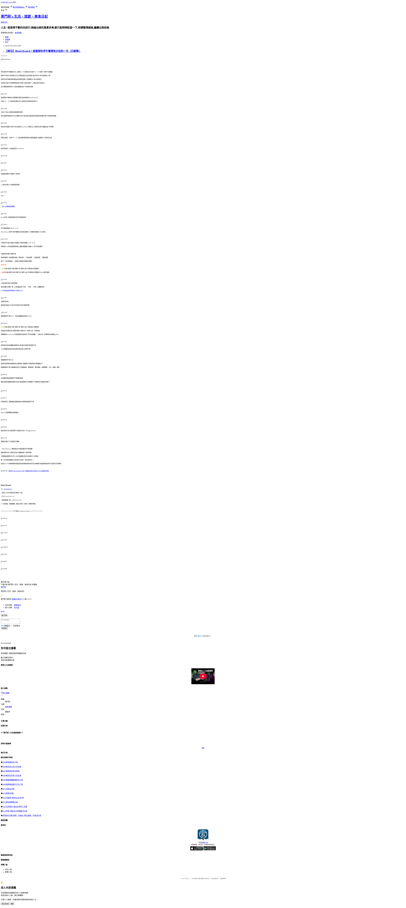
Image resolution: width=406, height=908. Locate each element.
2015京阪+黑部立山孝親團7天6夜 (15, 811)
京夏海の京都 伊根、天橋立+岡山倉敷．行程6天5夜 (22, 815)
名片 (6, 42)
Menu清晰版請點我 (8, 206)
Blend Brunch (8, 489)
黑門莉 (3, 587)
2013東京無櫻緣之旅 (10, 802)
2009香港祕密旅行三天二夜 (13, 784)
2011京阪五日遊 (8, 789)
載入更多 (4, 615)
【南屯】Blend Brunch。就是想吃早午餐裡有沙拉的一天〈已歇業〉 (43, 51)
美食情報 (18, 33)
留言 (19, 599)
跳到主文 (4, 22)
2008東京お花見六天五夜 (12, 775)
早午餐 (16, 607)
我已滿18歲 (5, 904)
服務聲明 (223, 878)
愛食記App (204, 842)
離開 (12, 904)
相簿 (6, 37)
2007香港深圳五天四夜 (11, 771)
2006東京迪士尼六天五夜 (12, 767)
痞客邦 (14, 599)
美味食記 (17, 605)
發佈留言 (4, 628)
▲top (3, 611)
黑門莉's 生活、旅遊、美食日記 (24, 16)
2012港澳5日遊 (8, 793)
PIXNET (187, 878)
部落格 (7, 39)
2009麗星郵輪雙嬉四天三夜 (13, 780)
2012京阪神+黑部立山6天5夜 (13, 798)
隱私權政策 (214, 878)
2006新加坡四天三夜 (10, 762)
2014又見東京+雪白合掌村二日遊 (15, 807)
